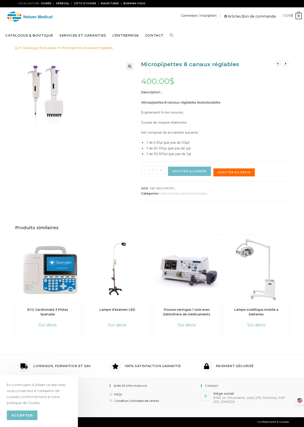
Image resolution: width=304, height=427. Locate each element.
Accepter (22, 415)
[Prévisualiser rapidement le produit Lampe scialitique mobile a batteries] (289, 243)
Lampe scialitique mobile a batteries (256, 312)
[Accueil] (16, 48)
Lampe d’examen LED (117, 310)
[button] (129, 66)
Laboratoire (169, 193)
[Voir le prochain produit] (286, 64)
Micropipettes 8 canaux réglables (87, 48)
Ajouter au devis (234, 172)
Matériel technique (193, 193)
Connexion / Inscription (199, 16)
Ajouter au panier (189, 171)
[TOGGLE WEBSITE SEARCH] (171, 35)
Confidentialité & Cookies (273, 421)
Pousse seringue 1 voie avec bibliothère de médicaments (186, 312)
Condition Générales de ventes (136, 400)
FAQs (118, 394)
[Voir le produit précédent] (278, 64)
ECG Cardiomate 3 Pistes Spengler (47, 312)
